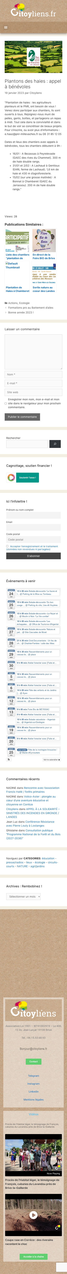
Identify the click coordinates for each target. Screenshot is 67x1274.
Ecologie (24, 303)
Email (9, 522)
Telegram (33, 1075)
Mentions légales (34, 1099)
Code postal (13, 534)
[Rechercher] (55, 444)
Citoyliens (12, 809)
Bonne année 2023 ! (21, 312)
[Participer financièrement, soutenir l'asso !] (22, 481)
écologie (40, 862)
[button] (5, 27)
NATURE (22, 866)
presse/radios (14, 862)
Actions (13, 303)
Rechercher (13, 438)
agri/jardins (38, 866)
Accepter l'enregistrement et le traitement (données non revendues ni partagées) (32, 548)
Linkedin (33, 1091)
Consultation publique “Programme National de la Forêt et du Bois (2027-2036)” (33, 834)
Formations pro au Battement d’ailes (30, 307)
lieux (29, 862)
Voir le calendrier (50, 759)
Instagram (33, 1083)
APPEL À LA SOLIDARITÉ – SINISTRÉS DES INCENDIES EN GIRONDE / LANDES (33, 813)
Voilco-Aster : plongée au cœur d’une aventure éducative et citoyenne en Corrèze (31, 800)
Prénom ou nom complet (20, 509)
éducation (48, 858)
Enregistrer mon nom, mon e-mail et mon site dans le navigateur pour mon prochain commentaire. (34, 403)
